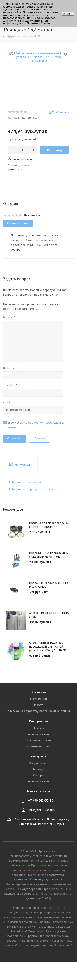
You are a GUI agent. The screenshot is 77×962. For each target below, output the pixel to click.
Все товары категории (27, 482)
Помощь (38, 728)
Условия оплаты (38, 734)
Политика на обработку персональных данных (38, 711)
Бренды (38, 769)
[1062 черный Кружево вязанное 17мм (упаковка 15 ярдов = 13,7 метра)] (38, 73)
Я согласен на (36, 425)
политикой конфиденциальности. (39, 879)
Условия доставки (38, 740)
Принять (67, 14)
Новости (38, 705)
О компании (38, 699)
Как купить (38, 756)
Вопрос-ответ (38, 763)
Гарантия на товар (38, 746)
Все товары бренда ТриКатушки (33, 489)
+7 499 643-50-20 (40, 800)
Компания (38, 692)
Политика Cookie (38, 23)
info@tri (34, 810)
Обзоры (38, 775)
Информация (38, 721)
